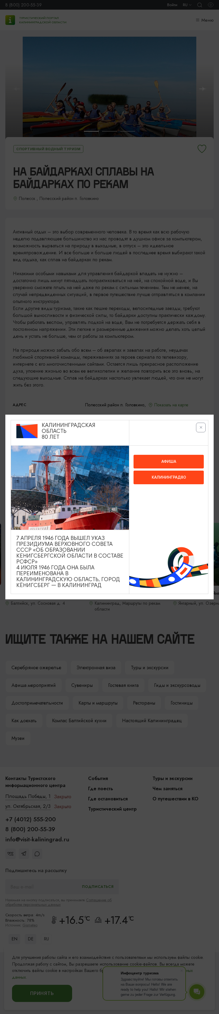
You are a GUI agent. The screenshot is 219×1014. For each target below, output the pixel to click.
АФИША (168, 461)
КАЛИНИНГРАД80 (169, 477)
